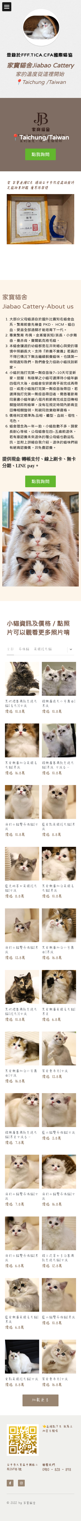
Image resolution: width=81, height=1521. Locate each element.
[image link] (23, 1440)
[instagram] (21, 1483)
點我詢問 (41, 154)
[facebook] (10, 1483)
